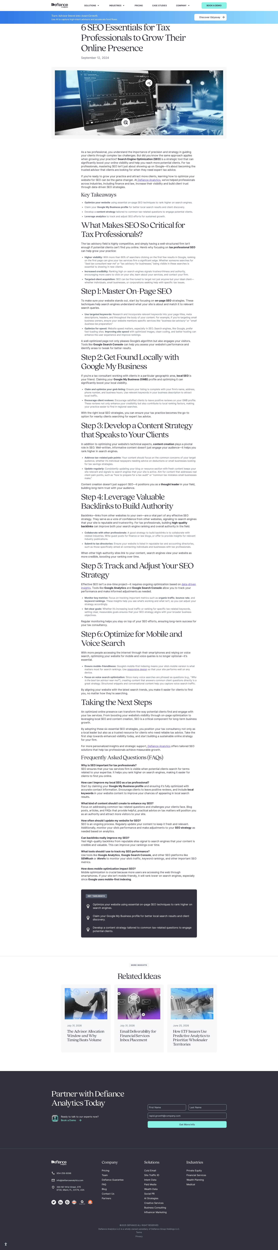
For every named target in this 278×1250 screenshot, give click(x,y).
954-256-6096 (64, 1173)
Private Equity (194, 1170)
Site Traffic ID (151, 1175)
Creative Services (153, 1202)
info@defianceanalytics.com (70, 1180)
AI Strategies (151, 1198)
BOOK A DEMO (214, 5)
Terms (139, 1232)
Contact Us (108, 1193)
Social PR (149, 1193)
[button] (92, 5)
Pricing (105, 1170)
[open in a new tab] (53, 1202)
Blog (104, 1189)
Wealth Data (151, 1189)
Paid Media (150, 1184)
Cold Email (150, 1170)
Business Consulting (155, 1207)
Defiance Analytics (148, 179)
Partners (106, 1198)
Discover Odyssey (210, 17)
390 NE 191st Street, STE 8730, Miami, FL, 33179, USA (70, 1188)
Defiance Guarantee (113, 1179)
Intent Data (150, 1179)
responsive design (137, 669)
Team (105, 1175)
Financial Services (196, 1175)
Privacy (139, 1236)
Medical (190, 1184)
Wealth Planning (195, 1179)
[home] (59, 5)
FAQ (104, 1184)
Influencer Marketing (155, 1212)
